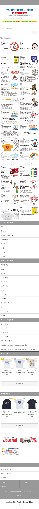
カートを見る (23, 482)
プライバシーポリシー (29, 491)
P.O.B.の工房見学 (6, 341)
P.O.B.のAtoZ (5, 336)
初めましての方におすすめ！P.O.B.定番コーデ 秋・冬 (18, 349)
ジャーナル (4, 324)
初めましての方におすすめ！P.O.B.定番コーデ (15, 345)
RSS (18, 495)
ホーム (6, 491)
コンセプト (4, 328)
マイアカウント (5, 482)
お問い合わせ (4, 486)
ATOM (21, 495)
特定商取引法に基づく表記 (16, 491)
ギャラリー (4, 332)
